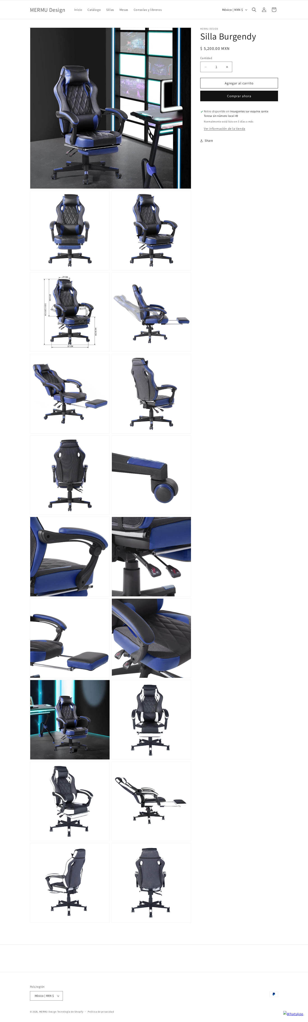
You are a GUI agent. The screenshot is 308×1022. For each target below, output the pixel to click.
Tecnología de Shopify (70, 1011)
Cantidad (206, 58)
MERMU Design (48, 1011)
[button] (254, 10)
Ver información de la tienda (224, 129)
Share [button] (209, 140)
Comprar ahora (239, 96)
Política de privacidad (101, 1011)
